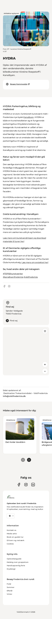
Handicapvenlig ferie (16, 565)
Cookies (10, 544)
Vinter (9, 594)
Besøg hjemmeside (18, 84)
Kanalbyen (28, 117)
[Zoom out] (45, 371)
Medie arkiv (12, 534)
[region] (26, 351)
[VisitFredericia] (10, 496)
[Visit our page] (19, 484)
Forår (9, 584)
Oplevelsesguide (14, 559)
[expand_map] (45, 331)
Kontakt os (11, 530)
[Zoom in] (45, 364)
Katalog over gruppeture (17, 562)
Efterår (10, 591)
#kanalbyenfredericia (13, 277)
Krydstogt (11, 569)
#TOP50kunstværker (13, 274)
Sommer (10, 587)
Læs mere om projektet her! (35, 262)
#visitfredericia (31, 277)
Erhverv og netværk (15, 540)
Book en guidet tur (15, 537)
